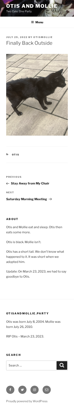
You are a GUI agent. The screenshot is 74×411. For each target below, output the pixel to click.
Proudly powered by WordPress (26, 401)
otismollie (43, 37)
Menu (39, 22)
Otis (16, 154)
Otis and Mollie (32, 6)
